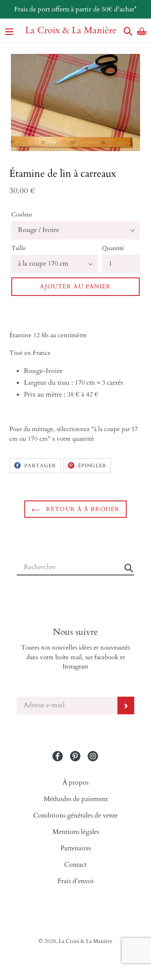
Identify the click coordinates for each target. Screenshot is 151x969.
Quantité (113, 248)
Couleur (21, 214)
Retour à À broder (82, 509)
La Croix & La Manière (71, 30)
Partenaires (75, 848)
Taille (18, 248)
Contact (75, 864)
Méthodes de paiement (76, 799)
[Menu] (9, 30)
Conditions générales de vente (75, 815)
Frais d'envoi (75, 881)
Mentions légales (75, 831)
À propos (75, 782)
